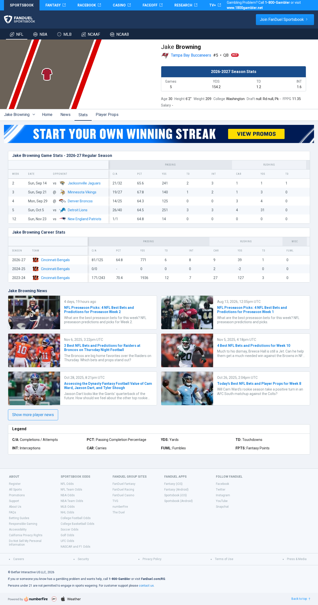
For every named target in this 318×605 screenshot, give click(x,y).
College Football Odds (76, 518)
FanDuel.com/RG (153, 579)
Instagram (223, 495)
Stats (83, 114)
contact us (146, 585)
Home (47, 114)
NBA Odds (68, 495)
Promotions (17, 495)
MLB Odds (68, 506)
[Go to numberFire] (28, 599)
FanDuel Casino (123, 495)
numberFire (120, 506)
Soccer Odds (70, 529)
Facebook (222, 484)
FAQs (12, 512)
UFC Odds (67, 541)
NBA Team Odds (72, 501)
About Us (15, 506)
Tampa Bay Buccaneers (191, 55)
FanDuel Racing (123, 489)
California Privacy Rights (25, 535)
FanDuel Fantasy (124, 484)
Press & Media (297, 559)
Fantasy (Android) (176, 489)
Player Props (107, 114)
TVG (115, 501)
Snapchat (222, 506)
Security (83, 559)
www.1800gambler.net (245, 8)
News (65, 114)
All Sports (15, 489)
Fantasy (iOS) (173, 484)
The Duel (119, 512)
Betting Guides (19, 518)
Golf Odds (67, 535)
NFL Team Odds (71, 489)
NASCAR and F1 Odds (75, 546)
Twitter (220, 489)
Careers (18, 559)
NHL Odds (67, 512)
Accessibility (18, 529)
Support (14, 501)
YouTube (222, 501)
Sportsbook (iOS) (175, 495)
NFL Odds (67, 484)
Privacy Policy (152, 559)
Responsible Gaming (23, 524)
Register (15, 484)
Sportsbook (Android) (178, 501)
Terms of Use (224, 559)
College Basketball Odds (77, 524)
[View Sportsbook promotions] (159, 134)
